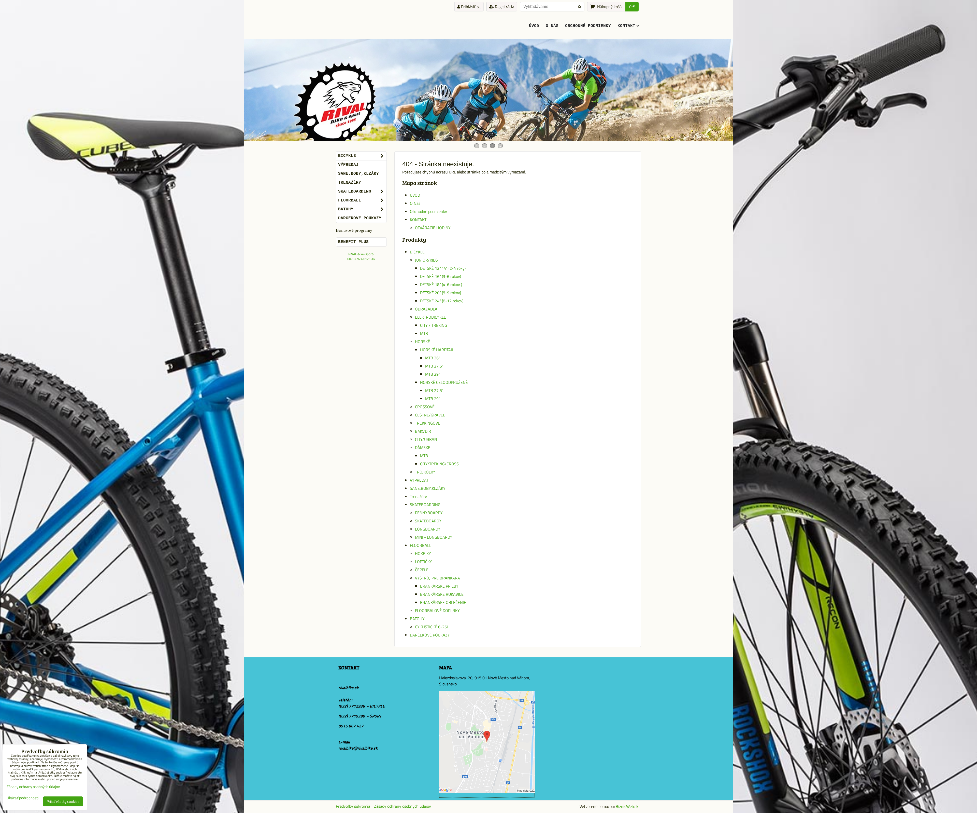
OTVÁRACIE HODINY (433, 228)
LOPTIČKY (423, 562)
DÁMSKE (422, 447)
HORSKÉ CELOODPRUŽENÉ (444, 382)
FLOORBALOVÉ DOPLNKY (437, 610)
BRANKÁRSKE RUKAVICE (442, 594)
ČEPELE (421, 570)
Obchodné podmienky (588, 26)
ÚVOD (534, 26)
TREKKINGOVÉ (427, 423)
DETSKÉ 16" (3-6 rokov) (440, 276)
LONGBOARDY (427, 529)
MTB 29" (432, 374)
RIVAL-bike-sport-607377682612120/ (361, 256)
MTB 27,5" (434, 366)
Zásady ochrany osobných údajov (402, 806)
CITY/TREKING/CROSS (439, 464)
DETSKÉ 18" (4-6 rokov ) (441, 284)
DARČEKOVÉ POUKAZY (430, 635)
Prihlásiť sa (470, 7)
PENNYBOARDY (429, 513)
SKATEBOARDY (428, 521)
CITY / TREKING (433, 325)
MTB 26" (432, 358)
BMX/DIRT (424, 431)
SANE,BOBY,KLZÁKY (428, 488)
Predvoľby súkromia (353, 806)
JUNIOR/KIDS (426, 260)
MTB (424, 333)
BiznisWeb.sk (627, 806)
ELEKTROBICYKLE (430, 317)
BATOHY (417, 619)
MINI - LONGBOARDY (433, 537)
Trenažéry (418, 496)
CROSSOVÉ (425, 407)
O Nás (552, 26)
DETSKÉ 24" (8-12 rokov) (441, 301)
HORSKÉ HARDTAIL (437, 350)
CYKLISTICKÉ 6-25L (432, 627)
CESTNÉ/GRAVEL (430, 415)
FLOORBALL (420, 545)
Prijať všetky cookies (63, 801)
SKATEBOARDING (425, 505)
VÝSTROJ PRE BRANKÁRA (437, 578)
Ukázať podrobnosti (22, 798)
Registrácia (504, 7)
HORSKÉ (422, 341)
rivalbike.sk (348, 688)
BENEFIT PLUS (353, 242)
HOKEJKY (423, 553)
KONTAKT (626, 26)
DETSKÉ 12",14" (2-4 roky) (443, 268)
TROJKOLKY (425, 472)
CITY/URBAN (426, 439)
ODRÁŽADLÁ (426, 309)
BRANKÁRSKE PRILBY (439, 586)
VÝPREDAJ (419, 480)
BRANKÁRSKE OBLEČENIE (443, 602)
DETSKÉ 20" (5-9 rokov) (440, 293)
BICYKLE (417, 252)
